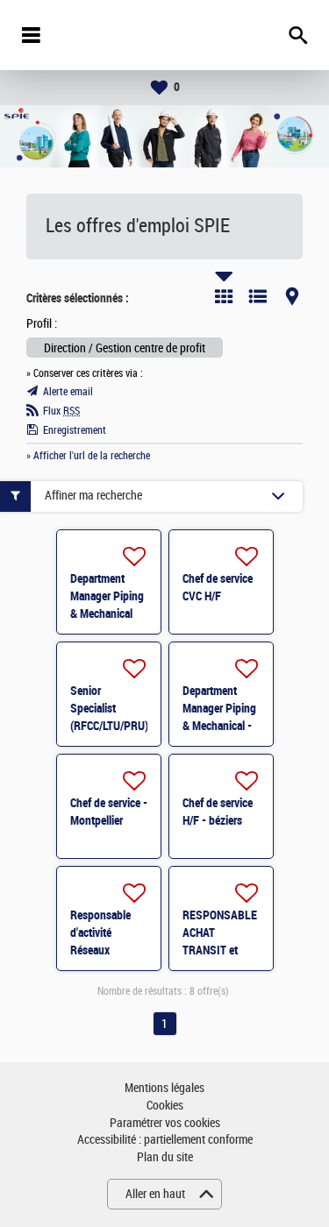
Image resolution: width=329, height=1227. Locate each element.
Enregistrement (74, 430)
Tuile (223, 296)
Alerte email (68, 392)
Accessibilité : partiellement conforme (165, 1139)
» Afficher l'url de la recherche (88, 456)
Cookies (165, 1105)
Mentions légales (164, 1088)
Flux (61, 411)
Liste (257, 296)
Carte (292, 296)
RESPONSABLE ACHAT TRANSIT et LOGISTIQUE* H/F (219, 950)
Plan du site (165, 1157)
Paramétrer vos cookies (165, 1123)
